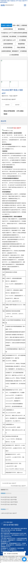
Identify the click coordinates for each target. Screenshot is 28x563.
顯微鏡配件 (15, 51)
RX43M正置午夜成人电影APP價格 (9, 499)
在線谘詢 (6, 105)
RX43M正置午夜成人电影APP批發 (9, 504)
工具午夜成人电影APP (6, 538)
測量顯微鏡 (10, 540)
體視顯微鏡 (21, 29)
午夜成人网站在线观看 (9, 556)
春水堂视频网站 (15, 561)
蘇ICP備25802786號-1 (10, 530)
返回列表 (16, 105)
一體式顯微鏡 (14, 551)
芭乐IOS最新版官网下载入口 (12, 558)
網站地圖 (2, 556)
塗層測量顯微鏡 (8, 44)
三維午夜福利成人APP (9, 40)
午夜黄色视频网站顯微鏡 (19, 33)
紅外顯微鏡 (22, 40)
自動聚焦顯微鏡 (6, 51)
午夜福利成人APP (6, 33)
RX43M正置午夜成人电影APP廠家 (9, 497)
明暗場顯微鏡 (4, 551)
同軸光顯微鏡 (21, 47)
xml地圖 (2, 553)
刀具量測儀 (4, 36)
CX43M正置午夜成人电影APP (9, 483)
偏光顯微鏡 (12, 36)
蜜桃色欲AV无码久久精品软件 (7, 559)
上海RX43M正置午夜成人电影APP (9, 513)
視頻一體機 (16, 25)
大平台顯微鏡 (10, 550)
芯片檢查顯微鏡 (22, 36)
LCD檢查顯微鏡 (14, 55)
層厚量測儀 (8, 545)
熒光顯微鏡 (3, 548)
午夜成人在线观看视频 (20, 556)
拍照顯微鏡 (19, 540)
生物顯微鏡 (23, 51)
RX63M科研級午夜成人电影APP (18, 485)
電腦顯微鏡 (21, 44)
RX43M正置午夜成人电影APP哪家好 (9, 502)
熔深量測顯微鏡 (7, 47)
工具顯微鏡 (23, 25)
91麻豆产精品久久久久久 (20, 559)
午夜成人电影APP (6, 25)
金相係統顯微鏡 (8, 29)
